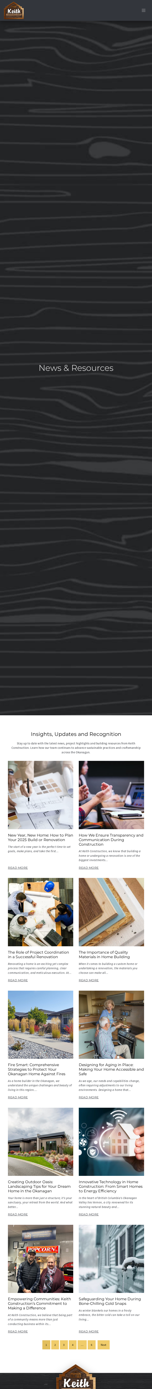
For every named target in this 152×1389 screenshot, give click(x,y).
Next (103, 1345)
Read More (18, 868)
